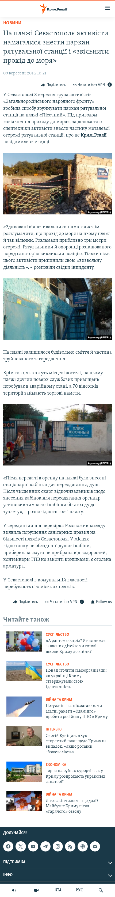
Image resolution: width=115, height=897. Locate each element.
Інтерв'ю (54, 730)
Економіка (56, 765)
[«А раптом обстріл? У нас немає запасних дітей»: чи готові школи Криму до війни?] (24, 641)
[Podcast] (83, 846)
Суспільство (57, 635)
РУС (79, 890)
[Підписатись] (95, 846)
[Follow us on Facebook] (8, 846)
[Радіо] (14, 890)
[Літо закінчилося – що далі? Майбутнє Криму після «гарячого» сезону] (24, 801)
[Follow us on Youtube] (33, 846)
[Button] (53, 85)
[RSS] (70, 846)
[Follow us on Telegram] (45, 846)
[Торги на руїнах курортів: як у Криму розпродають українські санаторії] (24, 772)
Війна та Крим (59, 700)
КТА (58, 890)
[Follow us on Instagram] (58, 846)
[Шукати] (101, 890)
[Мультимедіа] (36, 890)
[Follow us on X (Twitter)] (21, 846)
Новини (12, 23)
